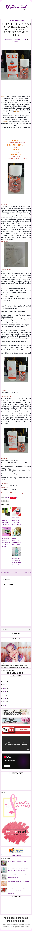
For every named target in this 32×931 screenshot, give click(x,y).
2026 (4, 681)
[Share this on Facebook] (5, 498)
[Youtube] (26, 918)
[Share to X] (5, 501)
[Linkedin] (19, 918)
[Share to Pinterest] (8, 501)
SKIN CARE (11, 20)
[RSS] (23, 921)
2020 (4, 702)
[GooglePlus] (12, 918)
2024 (4, 688)
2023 (4, 691)
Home (16, 572)
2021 (4, 698)
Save (14, 497)
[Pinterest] (15, 918)
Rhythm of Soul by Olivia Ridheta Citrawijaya (20, 924)
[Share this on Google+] (9, 498)
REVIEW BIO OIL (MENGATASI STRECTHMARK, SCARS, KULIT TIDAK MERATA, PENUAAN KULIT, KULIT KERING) (16, 29)
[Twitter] (4, 918)
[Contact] (19, 921)
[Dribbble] (15, 921)
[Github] (12, 921)
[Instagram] (23, 918)
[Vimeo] (8, 921)
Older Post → (27, 572)
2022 (4, 695)
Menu (16, 13)
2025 (4, 685)
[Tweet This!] (7, 498)
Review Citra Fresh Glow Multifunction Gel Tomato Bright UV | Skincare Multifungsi (18, 891)
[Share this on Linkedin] (16, 498)
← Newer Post (5, 572)
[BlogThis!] (4, 501)
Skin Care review (19, 20)
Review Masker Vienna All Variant (17, 861)
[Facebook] (8, 918)
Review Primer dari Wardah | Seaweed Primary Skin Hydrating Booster (16, 563)
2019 (4, 705)
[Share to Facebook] (6, 501)
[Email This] (2, 501)
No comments (15, 41)
